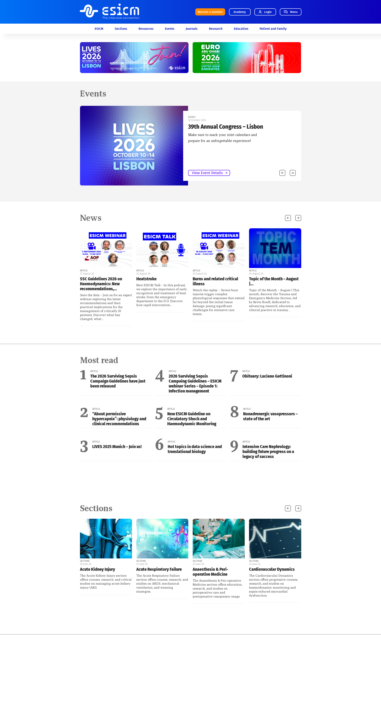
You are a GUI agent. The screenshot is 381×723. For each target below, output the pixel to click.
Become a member (210, 12)
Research (215, 29)
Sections (121, 29)
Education (241, 29)
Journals (192, 29)
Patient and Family (273, 29)
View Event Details (207, 173)
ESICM (99, 29)
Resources (146, 29)
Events (169, 29)
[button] (293, 173)
